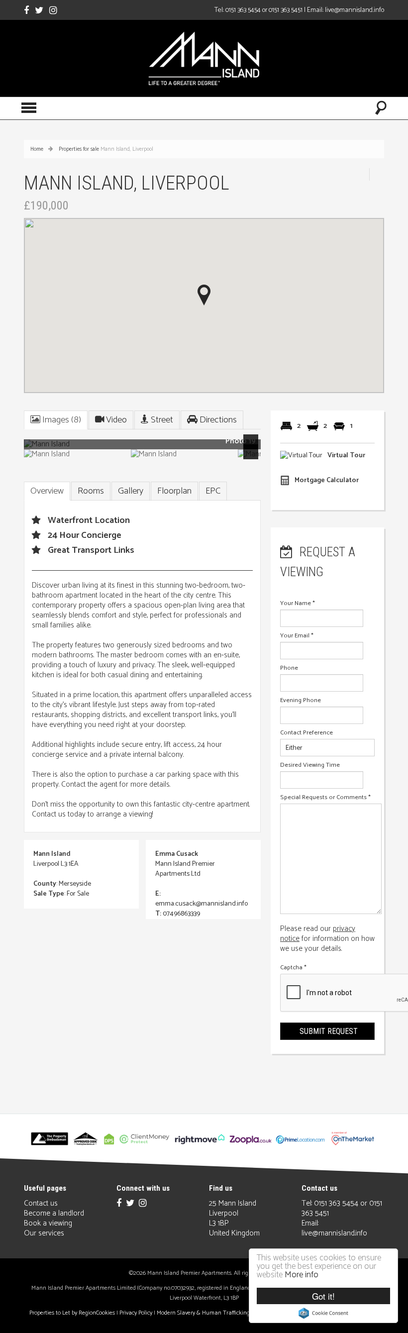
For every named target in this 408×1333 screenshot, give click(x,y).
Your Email (296, 636)
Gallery (130, 491)
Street (161, 419)
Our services (44, 1233)
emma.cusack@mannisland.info (201, 904)
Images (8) (60, 419)
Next (252, 448)
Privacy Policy (135, 1313)
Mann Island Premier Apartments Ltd (185, 869)
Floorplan (174, 491)
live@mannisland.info (354, 9)
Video (115, 419)
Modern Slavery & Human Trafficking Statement (217, 1313)
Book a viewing (48, 1223)
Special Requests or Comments (325, 798)
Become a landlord (54, 1213)
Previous (38, 448)
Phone (289, 668)
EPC (212, 491)
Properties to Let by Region (62, 1313)
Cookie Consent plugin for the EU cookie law (323, 1313)
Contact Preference (306, 733)
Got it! (323, 1296)
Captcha (293, 968)
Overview (47, 491)
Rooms (91, 491)
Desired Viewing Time (310, 765)
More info (301, 1275)
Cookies (105, 1313)
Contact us (41, 1203)
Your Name (297, 604)
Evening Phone (300, 701)
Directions (217, 419)
